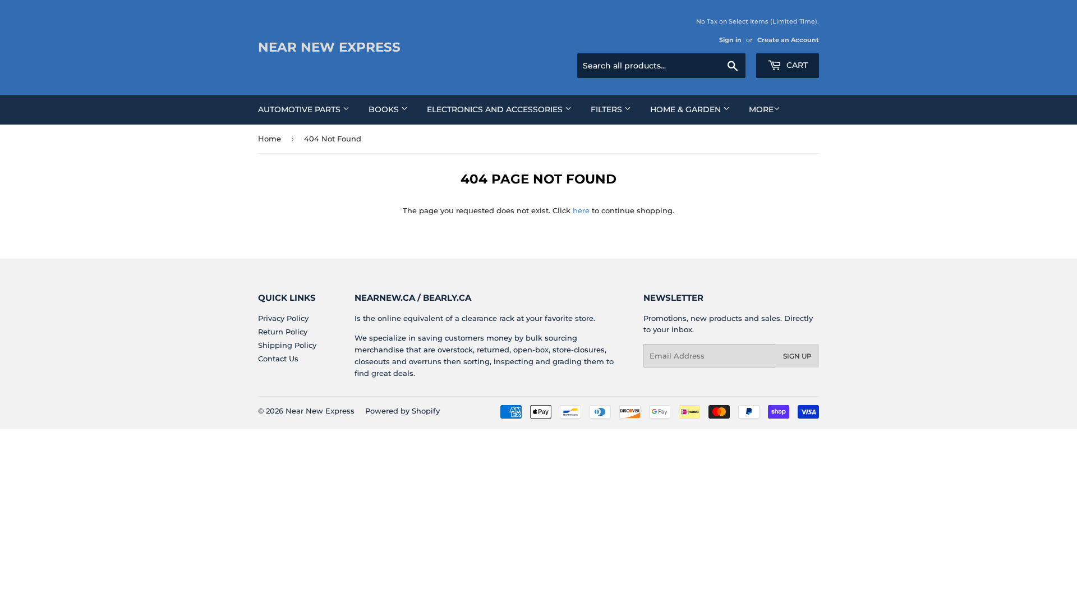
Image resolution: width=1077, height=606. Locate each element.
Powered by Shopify (402, 410)
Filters (607, 109)
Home (269, 138)
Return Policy (282, 331)
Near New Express (329, 47)
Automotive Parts (300, 109)
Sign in (730, 40)
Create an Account (788, 40)
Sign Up (797, 356)
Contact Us (278, 358)
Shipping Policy (287, 345)
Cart (796, 65)
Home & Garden (686, 109)
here (581, 210)
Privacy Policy (283, 318)
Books (385, 109)
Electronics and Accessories (496, 109)
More (761, 109)
